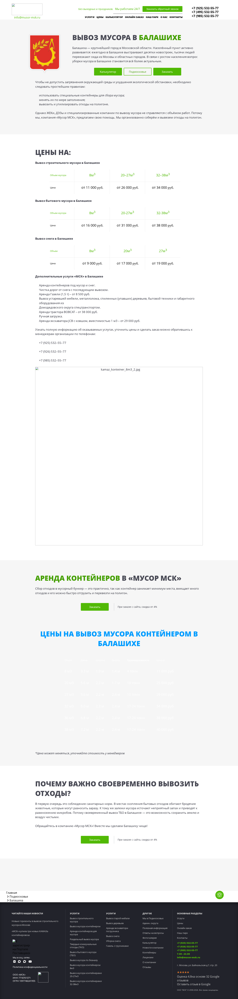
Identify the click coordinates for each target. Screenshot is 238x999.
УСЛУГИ (89, 17)
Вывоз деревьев (115, 923)
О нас (163, 17)
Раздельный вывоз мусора (84, 939)
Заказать (167, 71)
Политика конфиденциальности (30, 967)
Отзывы (147, 967)
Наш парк (182, 933)
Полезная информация (155, 928)
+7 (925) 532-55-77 (205, 8)
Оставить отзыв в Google (193, 984)
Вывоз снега (112, 936)
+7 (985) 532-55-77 (205, 16)
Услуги (180, 918)
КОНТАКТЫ (176, 17)
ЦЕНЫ (100, 17)
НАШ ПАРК (152, 17)
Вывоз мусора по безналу (84, 960)
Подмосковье (137, 71)
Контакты (182, 937)
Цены (180, 923)
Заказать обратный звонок (162, 9)
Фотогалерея (150, 937)
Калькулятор (114, 17)
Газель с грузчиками (117, 945)
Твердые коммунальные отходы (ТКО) (83, 946)
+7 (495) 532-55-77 (205, 12)
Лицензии (148, 957)
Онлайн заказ (184, 928)
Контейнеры (149, 952)
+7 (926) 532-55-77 (187, 946)
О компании (149, 962)
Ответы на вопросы (153, 933)
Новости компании (153, 947)
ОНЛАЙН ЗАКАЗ (134, 17)
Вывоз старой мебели (118, 918)
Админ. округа (150, 923)
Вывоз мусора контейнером (85, 926)
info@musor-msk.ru (27, 17)
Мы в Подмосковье (153, 918)
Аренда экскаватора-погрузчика (117, 929)
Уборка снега (113, 941)
